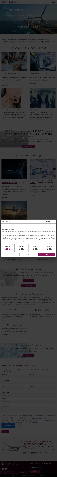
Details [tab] (28, 225)
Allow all (47, 254)
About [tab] (47, 225)
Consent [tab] (10, 225)
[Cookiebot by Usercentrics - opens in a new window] (43, 221)
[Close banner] (54, 221)
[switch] (21, 249)
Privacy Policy (20, 241)
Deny (28, 254)
